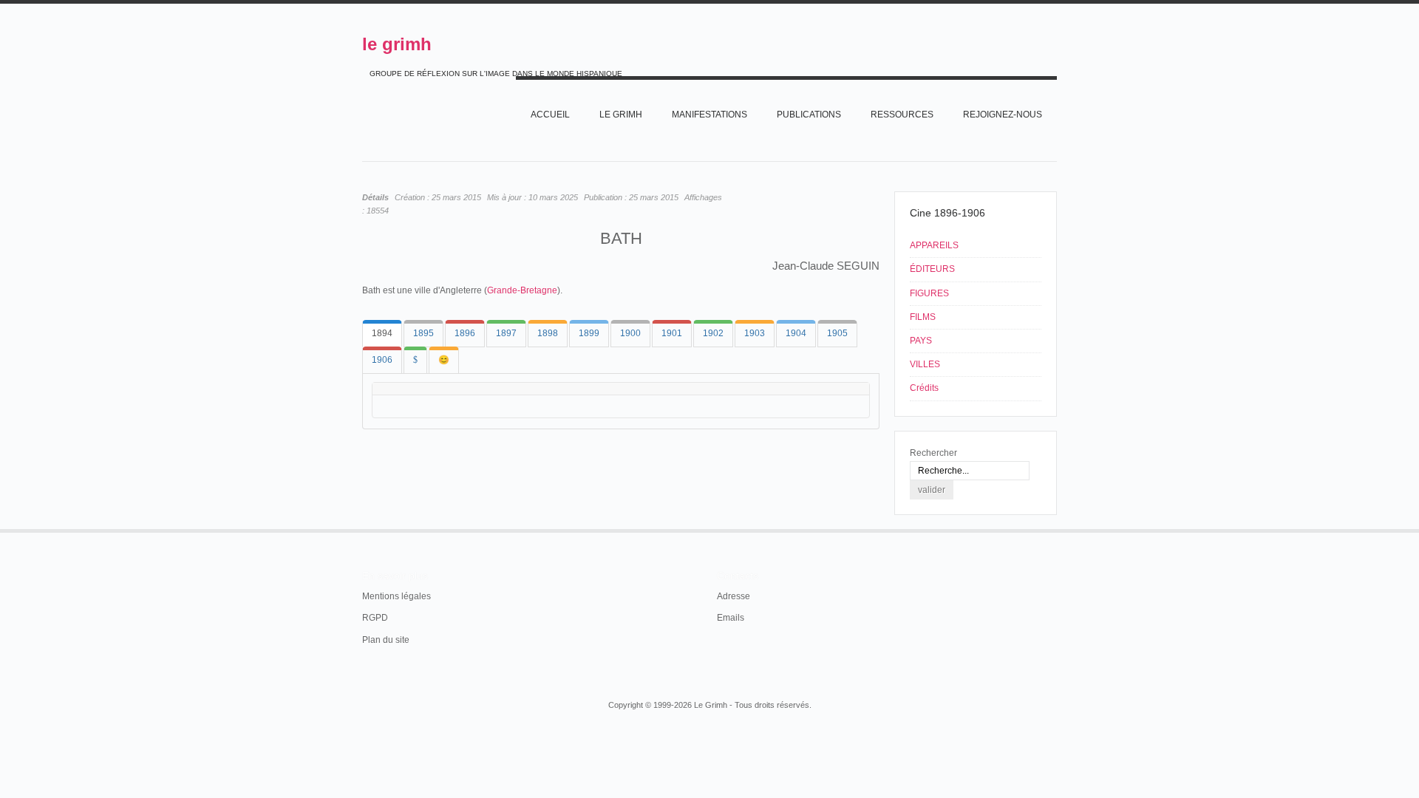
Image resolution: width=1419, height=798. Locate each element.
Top (1055, 529)
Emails (730, 618)
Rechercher (933, 453)
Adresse (733, 596)
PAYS (921, 340)
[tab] (382, 333)
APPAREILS (934, 245)
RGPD (375, 618)
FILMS (923, 317)
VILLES (925, 364)
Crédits (924, 388)
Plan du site (385, 640)
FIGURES (929, 293)
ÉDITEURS (932, 269)
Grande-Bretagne (522, 290)
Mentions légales (396, 596)
